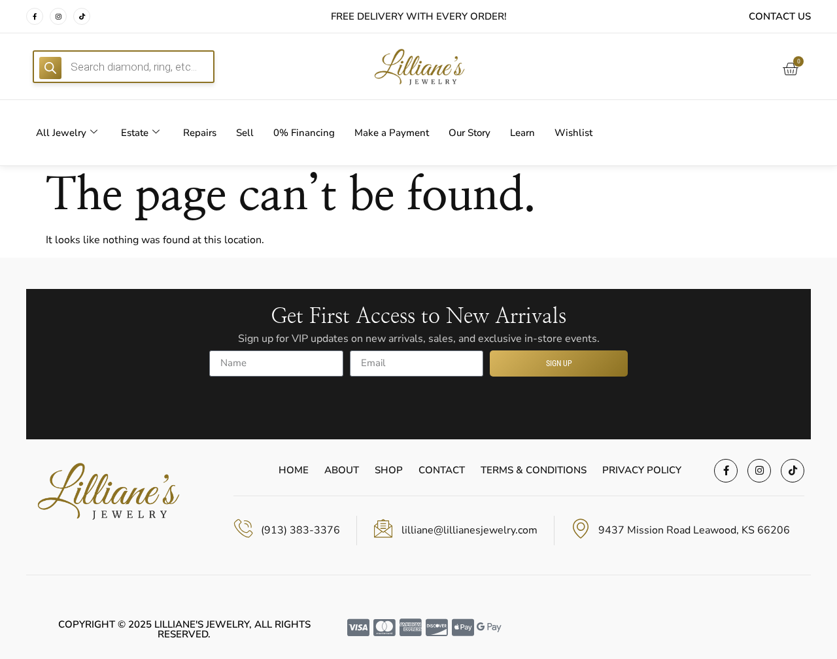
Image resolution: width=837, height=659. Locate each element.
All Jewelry (61, 132)
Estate (134, 132)
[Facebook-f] (34, 16)
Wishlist (573, 132)
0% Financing (304, 132)
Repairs (199, 132)
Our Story (469, 132)
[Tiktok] (81, 16)
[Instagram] (58, 16)
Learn (522, 132)
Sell (245, 132)
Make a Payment (391, 132)
